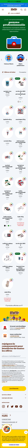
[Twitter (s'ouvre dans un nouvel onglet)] (12, 406)
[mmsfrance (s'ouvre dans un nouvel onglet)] (8, 406)
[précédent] (2, 5)
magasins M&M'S (20, 328)
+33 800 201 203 (14, 336)
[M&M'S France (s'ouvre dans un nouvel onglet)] (16, 406)
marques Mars (6, 376)
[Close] (26, 432)
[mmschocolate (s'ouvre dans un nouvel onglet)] (3, 406)
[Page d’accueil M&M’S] (14, 9)
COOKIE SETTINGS (6, 419)
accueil (6, 19)
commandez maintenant (14, 5)
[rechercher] (21, 9)
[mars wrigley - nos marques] (6, 415)
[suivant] (25, 5)
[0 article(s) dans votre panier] (25, 9)
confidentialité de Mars (8, 365)
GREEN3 (18, 1)
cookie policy (15, 439)
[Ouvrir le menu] (2, 9)
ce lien (3, 381)
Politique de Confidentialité (8, 422)
